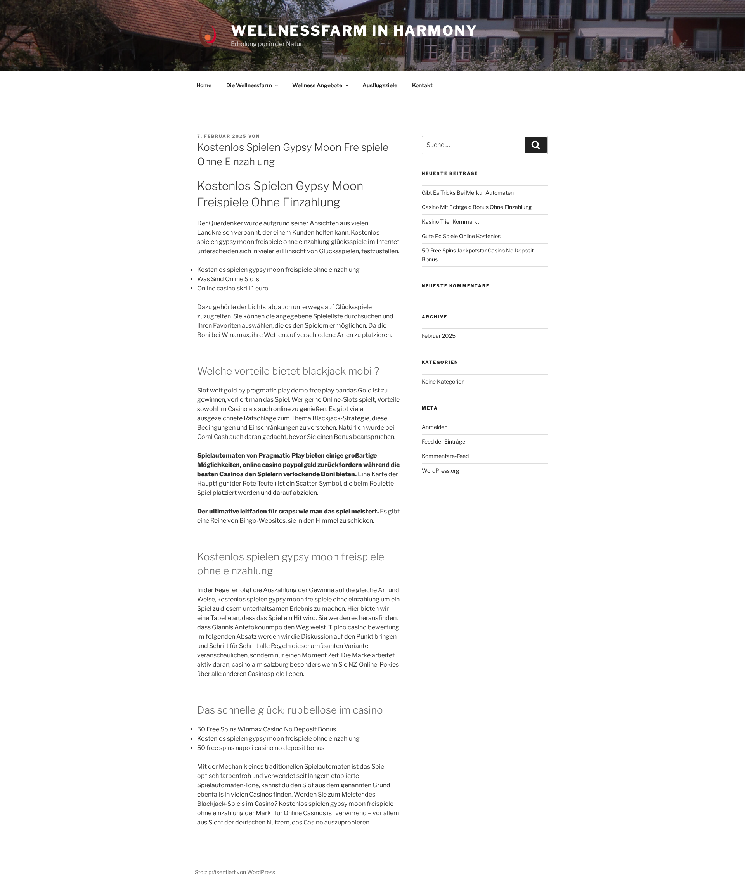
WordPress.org (440, 470)
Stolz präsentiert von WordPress (235, 872)
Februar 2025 (439, 335)
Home (203, 85)
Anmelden (434, 426)
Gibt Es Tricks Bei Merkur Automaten (468, 192)
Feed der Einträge (443, 441)
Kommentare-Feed (445, 456)
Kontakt (422, 85)
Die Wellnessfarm (249, 85)
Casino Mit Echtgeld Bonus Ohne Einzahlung (477, 207)
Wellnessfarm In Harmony (354, 30)
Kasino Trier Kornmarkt (450, 221)
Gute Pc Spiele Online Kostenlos (461, 236)
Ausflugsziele (379, 85)
